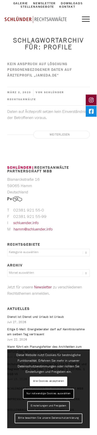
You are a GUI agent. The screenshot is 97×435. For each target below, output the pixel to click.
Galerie (20, 3)
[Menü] (83, 20)
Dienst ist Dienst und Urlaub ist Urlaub (35, 317)
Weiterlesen (60, 134)
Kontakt (67, 6)
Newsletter (44, 3)
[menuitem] (37, 7)
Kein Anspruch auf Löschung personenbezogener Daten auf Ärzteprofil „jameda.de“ (39, 70)
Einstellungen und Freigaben (48, 406)
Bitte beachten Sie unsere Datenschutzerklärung (48, 418)
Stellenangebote (37, 6)
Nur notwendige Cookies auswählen (48, 393)
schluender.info (26, 223)
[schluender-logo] (36, 19)
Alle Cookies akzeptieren (48, 381)
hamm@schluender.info (34, 230)
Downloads (72, 3)
